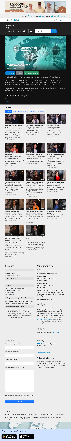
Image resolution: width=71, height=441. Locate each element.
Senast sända (22, 111)
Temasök (22, 31)
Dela (20, 73)
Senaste (11, 73)
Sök (54, 31)
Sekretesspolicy (9, 397)
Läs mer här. (55, 332)
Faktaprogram (11, 68)
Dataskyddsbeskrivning (43, 352)
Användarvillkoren (20, 397)
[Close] (69, 431)
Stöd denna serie (32, 73)
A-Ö (14, 111)
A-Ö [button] (31, 31)
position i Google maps (43, 319)
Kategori (10, 31)
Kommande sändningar (36, 111)
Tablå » (7, 102)
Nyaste (8, 111)
